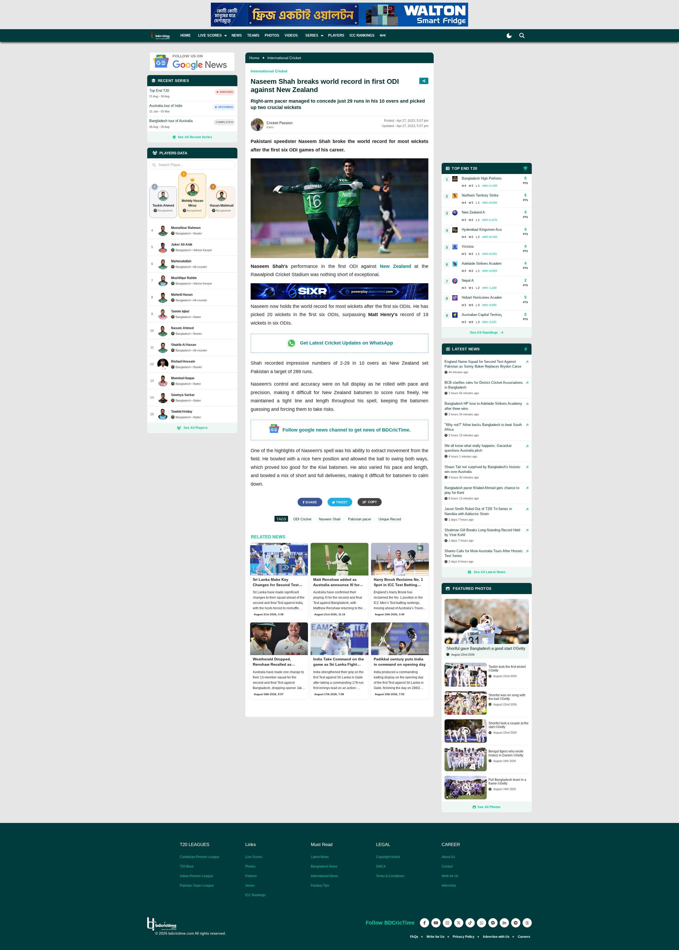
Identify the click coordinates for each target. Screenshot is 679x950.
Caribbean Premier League (199, 857)
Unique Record (389, 519)
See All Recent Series (195, 137)
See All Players (196, 428)
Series (250, 885)
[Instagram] (447, 922)
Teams (253, 35)
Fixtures (251, 876)
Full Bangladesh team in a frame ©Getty (507, 781)
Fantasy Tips (320, 885)
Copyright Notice (388, 857)
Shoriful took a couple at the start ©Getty (509, 725)
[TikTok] (470, 922)
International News (324, 876)
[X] (458, 922)
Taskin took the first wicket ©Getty (507, 668)
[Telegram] (515, 922)
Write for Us (450, 876)
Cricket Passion (280, 123)
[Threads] (527, 922)
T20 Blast (186, 866)
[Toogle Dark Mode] (509, 35)
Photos (272, 35)
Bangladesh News (324, 866)
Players (336, 35)
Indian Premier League (196, 876)
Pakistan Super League (197, 885)
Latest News (320, 857)
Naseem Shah (330, 519)
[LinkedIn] (504, 922)
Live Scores (253, 857)
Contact (447, 866)
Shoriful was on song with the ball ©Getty (507, 697)
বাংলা (383, 35)
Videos (291, 35)
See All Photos (488, 807)
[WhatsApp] (481, 922)
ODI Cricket (302, 519)
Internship (449, 885)
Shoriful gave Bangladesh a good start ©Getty (485, 648)
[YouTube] (436, 922)
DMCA (381, 866)
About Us (448, 857)
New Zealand (395, 266)
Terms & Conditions (390, 876)
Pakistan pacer (359, 519)
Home (185, 35)
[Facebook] (424, 922)
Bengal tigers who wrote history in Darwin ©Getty (506, 753)
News (237, 35)
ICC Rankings (362, 35)
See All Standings (484, 332)
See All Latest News (490, 572)
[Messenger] (493, 922)
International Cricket (284, 58)
